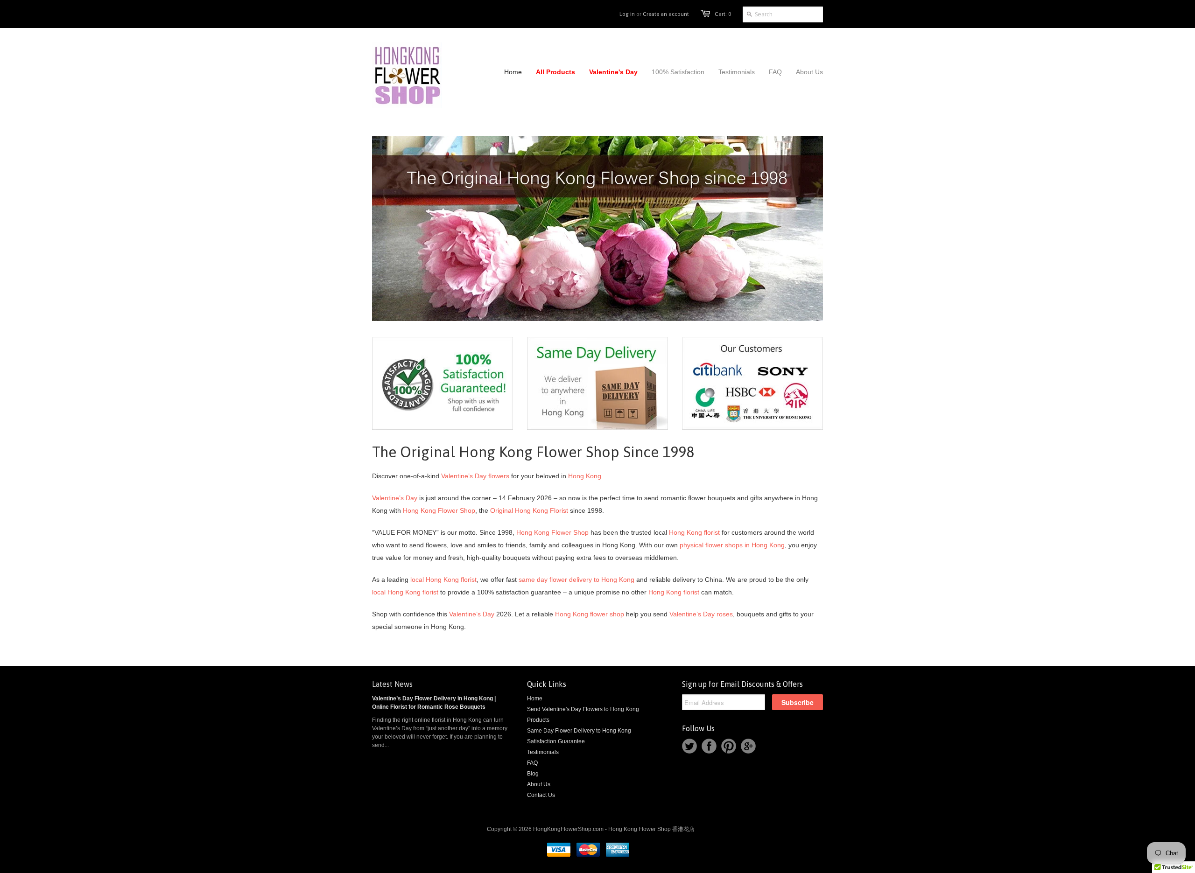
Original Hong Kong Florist (529, 510)
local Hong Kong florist (443, 579)
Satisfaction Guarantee (556, 741)
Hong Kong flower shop (589, 614)
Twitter (689, 746)
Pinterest (728, 746)
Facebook (709, 746)
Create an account (666, 14)
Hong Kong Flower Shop (439, 510)
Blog (533, 773)
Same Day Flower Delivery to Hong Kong (579, 730)
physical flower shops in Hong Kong (732, 545)
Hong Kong (584, 476)
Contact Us (541, 795)
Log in (627, 14)
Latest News (392, 684)
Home (534, 698)
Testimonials (543, 752)
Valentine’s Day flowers (475, 476)
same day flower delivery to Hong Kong (576, 579)
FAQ (532, 763)
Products (538, 720)
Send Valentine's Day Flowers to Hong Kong (583, 709)
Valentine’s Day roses (701, 614)
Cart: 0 (723, 14)
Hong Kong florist (694, 532)
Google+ (748, 746)
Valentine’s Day (394, 498)
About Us (538, 784)
